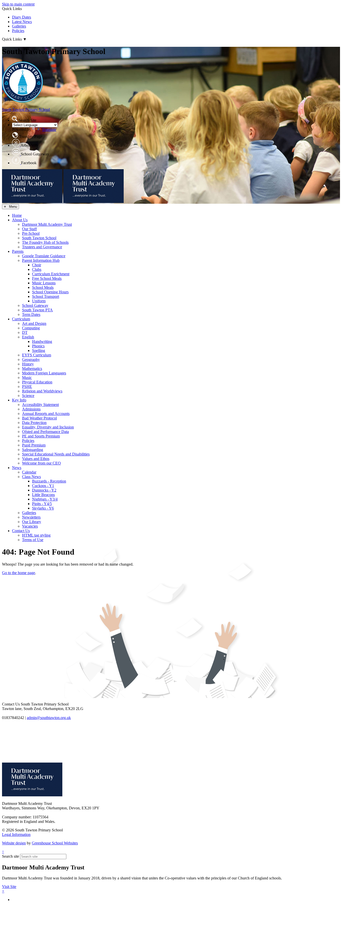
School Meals (43, 287)
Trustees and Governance (42, 247)
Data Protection (34, 422)
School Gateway (35, 305)
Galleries (19, 26)
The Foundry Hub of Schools (45, 242)
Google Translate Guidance (43, 256)
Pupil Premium (34, 445)
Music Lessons (44, 283)
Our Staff (29, 229)
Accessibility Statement (40, 404)
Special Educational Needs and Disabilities (56, 454)
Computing (31, 328)
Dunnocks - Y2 (44, 490)
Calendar (29, 472)
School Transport (45, 296)
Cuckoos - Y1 (43, 486)
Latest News (22, 22)
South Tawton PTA (37, 310)
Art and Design (34, 323)
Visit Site (9, 886)
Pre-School (31, 233)
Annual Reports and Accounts (46, 413)
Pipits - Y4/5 (42, 504)
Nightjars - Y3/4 (45, 499)
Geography (31, 359)
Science (28, 395)
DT (25, 332)
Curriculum (21, 319)
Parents (18, 251)
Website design (14, 843)
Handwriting (42, 341)
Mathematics (32, 368)
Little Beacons (43, 495)
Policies (18, 31)
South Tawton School (39, 238)
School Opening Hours (50, 292)
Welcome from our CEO (41, 463)
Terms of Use (32, 540)
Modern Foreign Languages (44, 373)
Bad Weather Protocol (39, 418)
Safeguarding (32, 449)
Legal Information (16, 834)
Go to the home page (18, 573)
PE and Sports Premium (41, 436)
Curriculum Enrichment (50, 274)
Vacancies (30, 526)
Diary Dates (21, 17)
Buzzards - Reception (49, 481)
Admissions (31, 409)
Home (17, 215)
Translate (49, 129)
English (28, 337)
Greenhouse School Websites (55, 843)
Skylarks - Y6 (43, 508)
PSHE (27, 386)
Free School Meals (47, 278)
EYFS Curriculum (36, 355)
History (28, 364)
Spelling (38, 350)
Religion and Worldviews (42, 391)
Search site (10, 856)
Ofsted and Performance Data (45, 431)
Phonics (38, 346)
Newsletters (31, 517)
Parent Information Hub (41, 260)
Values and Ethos (35, 458)
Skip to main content (18, 4)
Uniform (39, 301)
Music (27, 377)
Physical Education (37, 382)
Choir (36, 265)
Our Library (31, 522)
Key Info (19, 400)
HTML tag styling (36, 535)
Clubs (36, 269)
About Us (20, 220)
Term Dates (31, 314)
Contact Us (21, 531)
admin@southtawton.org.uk (49, 718)
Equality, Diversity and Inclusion (48, 427)
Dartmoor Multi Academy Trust (47, 224)
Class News (31, 477)
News (16, 467)
